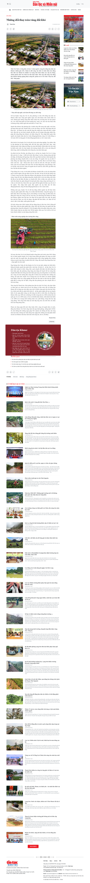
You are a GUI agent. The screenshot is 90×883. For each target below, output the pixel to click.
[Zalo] (7, 29)
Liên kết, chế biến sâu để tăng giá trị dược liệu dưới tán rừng (41, 538)
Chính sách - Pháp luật (28, 9)
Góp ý (51, 860)
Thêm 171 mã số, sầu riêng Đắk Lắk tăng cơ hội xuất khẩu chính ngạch (42, 710)
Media (79, 9)
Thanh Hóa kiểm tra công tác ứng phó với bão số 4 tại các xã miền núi (42, 771)
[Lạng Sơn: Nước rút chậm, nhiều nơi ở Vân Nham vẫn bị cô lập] (14, 806)
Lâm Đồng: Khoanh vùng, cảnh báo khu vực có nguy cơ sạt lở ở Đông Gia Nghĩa (42, 417)
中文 (83, 4)
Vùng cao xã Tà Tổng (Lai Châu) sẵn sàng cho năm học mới (42, 755)
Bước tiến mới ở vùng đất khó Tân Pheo (36, 402)
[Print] (52, 29)
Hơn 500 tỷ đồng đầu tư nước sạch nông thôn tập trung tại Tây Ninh (42, 724)
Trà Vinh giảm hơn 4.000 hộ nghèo (20, 361)
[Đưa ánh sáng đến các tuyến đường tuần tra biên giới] (81, 57)
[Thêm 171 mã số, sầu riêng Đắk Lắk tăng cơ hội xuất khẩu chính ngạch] (14, 713)
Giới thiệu (45, 860)
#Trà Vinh (15, 376)
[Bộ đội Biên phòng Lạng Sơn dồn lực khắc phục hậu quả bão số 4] (14, 651)
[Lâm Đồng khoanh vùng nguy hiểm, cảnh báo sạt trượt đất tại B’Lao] (14, 602)
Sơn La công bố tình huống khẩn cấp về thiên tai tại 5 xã (41, 523)
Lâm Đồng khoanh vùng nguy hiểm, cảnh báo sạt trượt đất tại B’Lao (42, 598)
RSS (60, 860)
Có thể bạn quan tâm (15, 384)
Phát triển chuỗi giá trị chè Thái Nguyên (36, 478)
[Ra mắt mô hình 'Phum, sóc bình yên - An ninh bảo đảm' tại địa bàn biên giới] (14, 791)
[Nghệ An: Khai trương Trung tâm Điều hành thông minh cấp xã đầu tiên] (14, 391)
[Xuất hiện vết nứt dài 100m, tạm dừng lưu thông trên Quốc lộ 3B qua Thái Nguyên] (14, 683)
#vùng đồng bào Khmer (31, 376)
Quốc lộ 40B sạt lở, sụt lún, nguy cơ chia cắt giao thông (41, 463)
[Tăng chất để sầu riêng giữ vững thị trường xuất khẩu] (14, 438)
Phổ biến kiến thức (65, 9)
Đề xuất (66, 45)
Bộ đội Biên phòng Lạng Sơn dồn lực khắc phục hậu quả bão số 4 (41, 647)
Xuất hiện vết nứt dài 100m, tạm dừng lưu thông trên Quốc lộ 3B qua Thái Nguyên (42, 680)
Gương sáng (74, 9)
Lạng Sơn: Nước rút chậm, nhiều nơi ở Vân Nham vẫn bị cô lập (42, 802)
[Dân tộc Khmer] (45, 341)
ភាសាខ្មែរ (78, 4)
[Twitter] (14, 29)
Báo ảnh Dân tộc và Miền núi (45, 4)
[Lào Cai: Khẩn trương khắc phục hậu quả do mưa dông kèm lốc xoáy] (14, 587)
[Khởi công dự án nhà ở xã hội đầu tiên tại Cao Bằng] (14, 452)
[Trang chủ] (10, 9)
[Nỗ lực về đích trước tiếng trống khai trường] (14, 618)
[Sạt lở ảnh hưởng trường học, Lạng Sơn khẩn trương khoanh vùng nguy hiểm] (14, 666)
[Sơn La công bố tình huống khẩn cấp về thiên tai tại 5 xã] (14, 527)
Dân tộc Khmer (19, 330)
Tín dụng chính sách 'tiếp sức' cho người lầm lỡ (70, 77)
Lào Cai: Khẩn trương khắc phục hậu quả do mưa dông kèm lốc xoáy (41, 583)
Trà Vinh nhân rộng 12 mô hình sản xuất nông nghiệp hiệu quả (26, 364)
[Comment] (58, 29)
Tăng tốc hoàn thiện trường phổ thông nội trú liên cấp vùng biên (41, 817)
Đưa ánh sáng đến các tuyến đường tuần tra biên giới (69, 57)
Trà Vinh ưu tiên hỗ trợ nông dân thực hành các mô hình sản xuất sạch (28, 366)
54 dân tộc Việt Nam (16, 9)
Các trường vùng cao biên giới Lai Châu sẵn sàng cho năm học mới (42, 508)
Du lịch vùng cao (55, 9)
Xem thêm (33, 846)
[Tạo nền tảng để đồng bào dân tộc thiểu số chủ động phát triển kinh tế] (14, 698)
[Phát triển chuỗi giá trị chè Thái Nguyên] (14, 482)
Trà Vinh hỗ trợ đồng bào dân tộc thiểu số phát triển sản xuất (26, 359)
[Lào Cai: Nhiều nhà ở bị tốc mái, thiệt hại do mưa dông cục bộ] (14, 745)
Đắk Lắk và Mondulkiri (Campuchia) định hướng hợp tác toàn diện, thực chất (42, 553)
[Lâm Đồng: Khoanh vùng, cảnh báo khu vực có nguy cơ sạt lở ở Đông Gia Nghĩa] (14, 421)
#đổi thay (22, 376)
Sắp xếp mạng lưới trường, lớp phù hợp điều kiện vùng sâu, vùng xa (41, 629)
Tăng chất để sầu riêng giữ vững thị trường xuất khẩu (41, 433)
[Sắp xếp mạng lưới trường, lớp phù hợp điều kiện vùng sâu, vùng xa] (14, 633)
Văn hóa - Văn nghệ (45, 9)
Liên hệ (55, 860)
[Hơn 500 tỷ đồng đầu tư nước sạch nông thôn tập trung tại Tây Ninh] (14, 728)
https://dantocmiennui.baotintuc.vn (70, 873)
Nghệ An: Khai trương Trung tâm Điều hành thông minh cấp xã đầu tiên (41, 388)
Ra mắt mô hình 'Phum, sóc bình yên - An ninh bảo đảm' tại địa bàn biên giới (42, 787)
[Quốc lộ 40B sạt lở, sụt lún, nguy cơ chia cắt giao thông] (14, 467)
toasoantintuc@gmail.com (52, 873)
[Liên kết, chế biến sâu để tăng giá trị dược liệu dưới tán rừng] (14, 542)
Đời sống (37, 9)
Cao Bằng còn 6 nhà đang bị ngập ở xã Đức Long (39, 568)
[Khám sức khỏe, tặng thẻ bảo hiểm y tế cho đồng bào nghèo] (14, 837)
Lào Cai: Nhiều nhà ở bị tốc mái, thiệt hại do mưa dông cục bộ (42, 741)
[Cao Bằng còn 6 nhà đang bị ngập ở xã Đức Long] (14, 572)
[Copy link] (55, 29)
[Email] (49, 29)
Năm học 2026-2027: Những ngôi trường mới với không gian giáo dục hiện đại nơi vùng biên (41, 493)
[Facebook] (10, 29)
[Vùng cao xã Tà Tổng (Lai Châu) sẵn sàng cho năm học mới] (14, 759)
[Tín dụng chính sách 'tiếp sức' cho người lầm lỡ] (81, 79)
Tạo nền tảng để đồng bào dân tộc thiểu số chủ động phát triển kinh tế (42, 695)
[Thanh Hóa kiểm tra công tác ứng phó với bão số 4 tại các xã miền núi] (14, 774)
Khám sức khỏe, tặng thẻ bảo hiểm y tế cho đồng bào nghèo (40, 833)
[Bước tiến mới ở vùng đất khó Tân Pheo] (14, 406)
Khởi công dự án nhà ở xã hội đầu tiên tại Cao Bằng (40, 448)
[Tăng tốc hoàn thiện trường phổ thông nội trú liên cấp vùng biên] (14, 821)
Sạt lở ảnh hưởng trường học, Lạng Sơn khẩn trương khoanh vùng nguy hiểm (40, 662)
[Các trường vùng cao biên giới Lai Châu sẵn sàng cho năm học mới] (14, 512)
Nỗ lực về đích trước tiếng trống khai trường (38, 614)
